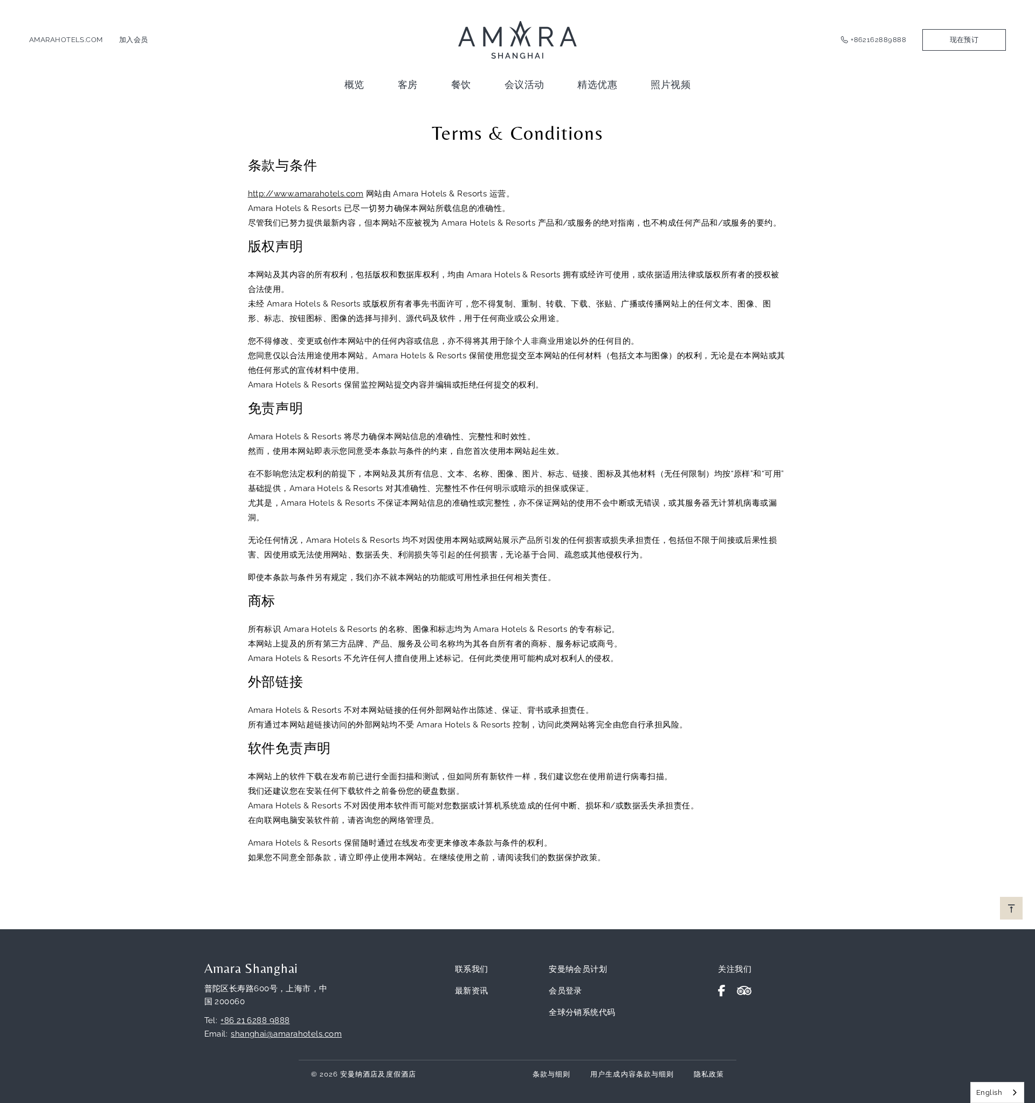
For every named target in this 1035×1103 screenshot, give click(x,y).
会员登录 (565, 991)
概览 (354, 84)
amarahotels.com (66, 40)
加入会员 (133, 40)
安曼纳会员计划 (578, 969)
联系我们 (471, 969)
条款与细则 (551, 1074)
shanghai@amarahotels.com (286, 1034)
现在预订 (964, 40)
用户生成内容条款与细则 (631, 1074)
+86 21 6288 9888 (254, 1020)
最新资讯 (471, 991)
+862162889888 (878, 40)
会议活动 (524, 84)
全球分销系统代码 (582, 1012)
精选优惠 (597, 84)
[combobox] (997, 1092)
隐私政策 (709, 1074)
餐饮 (461, 84)
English (989, 1092)
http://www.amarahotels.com (306, 194)
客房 (408, 84)
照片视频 (671, 84)
